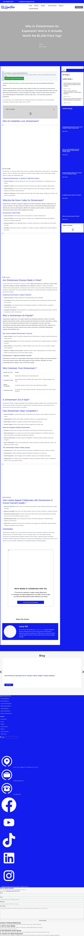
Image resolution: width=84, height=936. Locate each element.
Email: (1, 897)
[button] (54, 109)
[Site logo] (8, 7)
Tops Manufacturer (5, 708)
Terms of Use (3, 734)
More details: (3, 906)
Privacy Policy (3, 719)
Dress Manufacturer (5, 698)
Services (2, 721)
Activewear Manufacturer (6, 703)
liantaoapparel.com (39, 629)
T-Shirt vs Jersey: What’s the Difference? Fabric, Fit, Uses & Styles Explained (72, 92)
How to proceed (4, 726)
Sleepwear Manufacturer (6, 706)
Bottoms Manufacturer (5, 711)
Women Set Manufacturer (6, 713)
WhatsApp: (2, 901)
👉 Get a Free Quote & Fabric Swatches (14, 78)
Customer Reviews (5, 731)
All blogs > (66, 75)
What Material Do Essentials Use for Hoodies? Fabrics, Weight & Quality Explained (72, 85)
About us (2, 729)
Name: (1, 892)
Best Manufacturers (5, 701)
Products (2, 724)
